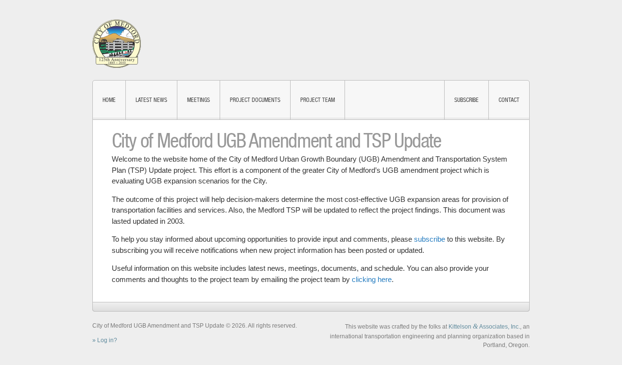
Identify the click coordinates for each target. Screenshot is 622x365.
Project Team (317, 100)
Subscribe (466, 100)
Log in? (107, 340)
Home (109, 100)
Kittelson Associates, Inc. (484, 326)
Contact (509, 100)
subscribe (429, 239)
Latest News (151, 100)
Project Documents (255, 100)
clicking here (372, 279)
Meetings (198, 100)
